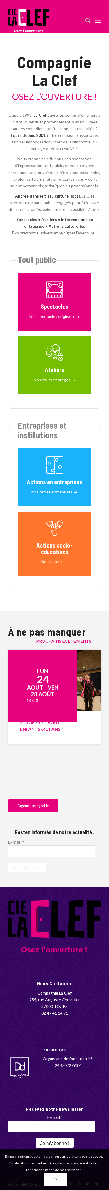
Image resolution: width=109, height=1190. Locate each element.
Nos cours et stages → (54, 379)
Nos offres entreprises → (54, 491)
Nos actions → (54, 561)
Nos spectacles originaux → (54, 316)
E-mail (16, 842)
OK (55, 1179)
